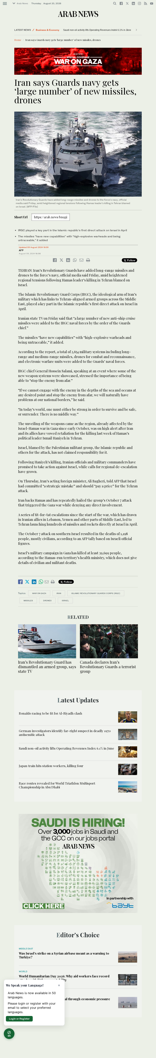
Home (17, 39)
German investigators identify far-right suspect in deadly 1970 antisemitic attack (65, 733)
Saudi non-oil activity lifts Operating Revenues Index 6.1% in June (97, 30)
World (39, 30)
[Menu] (5, 4)
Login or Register (19, 1018)
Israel (65, 600)
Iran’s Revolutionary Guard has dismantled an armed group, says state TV (47, 666)
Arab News (22, 3)
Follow (130, 260)
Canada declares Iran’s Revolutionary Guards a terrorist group (108, 666)
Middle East (26, 948)
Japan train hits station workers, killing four (51, 766)
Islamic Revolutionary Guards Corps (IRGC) (95, 593)
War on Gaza (39, 593)
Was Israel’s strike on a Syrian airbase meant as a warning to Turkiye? (64, 955)
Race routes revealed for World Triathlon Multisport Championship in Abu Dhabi (57, 785)
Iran (59, 593)
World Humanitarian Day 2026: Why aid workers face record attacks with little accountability (64, 978)
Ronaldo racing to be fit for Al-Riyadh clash (50, 713)
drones (47, 600)
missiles (28, 600)
